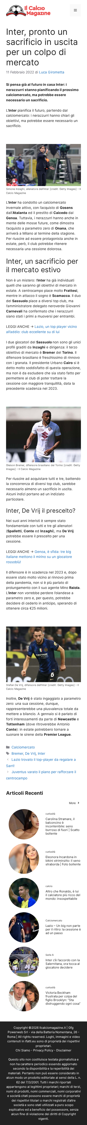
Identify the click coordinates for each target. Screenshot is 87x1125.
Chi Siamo (23, 1050)
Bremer (17, 753)
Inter (41, 753)
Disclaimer (63, 1050)
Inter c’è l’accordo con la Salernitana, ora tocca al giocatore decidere (63, 963)
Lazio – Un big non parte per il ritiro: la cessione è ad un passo (63, 929)
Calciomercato (23, 747)
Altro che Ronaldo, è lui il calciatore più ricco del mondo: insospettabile (63, 895)
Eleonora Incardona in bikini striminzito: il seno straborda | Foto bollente (63, 860)
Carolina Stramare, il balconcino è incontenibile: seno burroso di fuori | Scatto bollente (63, 826)
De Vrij (30, 753)
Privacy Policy (43, 1050)
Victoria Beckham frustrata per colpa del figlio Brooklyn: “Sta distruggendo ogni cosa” (63, 998)
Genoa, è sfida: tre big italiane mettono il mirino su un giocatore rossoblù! (39, 557)
